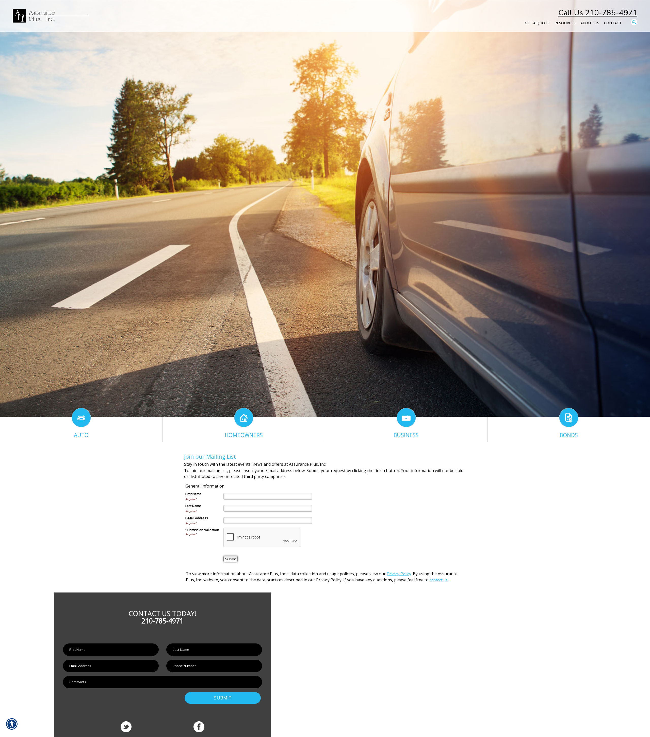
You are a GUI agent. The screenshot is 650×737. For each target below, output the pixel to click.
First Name (193, 494)
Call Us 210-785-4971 (597, 13)
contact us (439, 580)
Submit (223, 698)
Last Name (193, 506)
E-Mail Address (196, 518)
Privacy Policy (399, 574)
